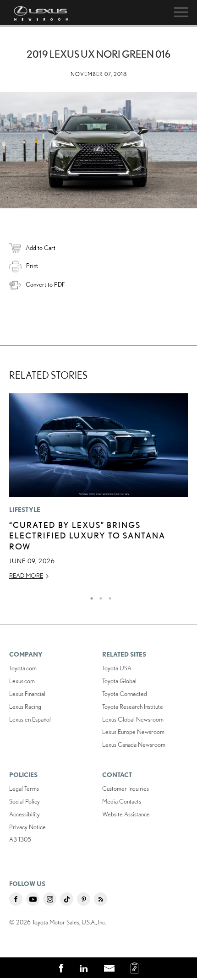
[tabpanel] (98, 490)
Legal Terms (24, 788)
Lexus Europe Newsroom (133, 731)
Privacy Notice (27, 827)
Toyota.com (23, 668)
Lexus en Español (30, 719)
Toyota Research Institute (132, 706)
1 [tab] (89, 596)
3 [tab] (107, 596)
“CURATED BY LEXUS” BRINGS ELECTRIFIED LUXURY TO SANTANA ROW (87, 535)
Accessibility (24, 814)
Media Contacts (121, 801)
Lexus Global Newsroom (133, 719)
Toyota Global (119, 681)
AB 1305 (20, 839)
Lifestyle (25, 509)
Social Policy (24, 801)
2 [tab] (98, 596)
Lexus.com (22, 681)
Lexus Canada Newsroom (133, 744)
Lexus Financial (27, 693)
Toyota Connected (124, 693)
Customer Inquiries (125, 788)
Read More (26, 575)
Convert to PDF (45, 284)
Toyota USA (116, 668)
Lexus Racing (25, 706)
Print (32, 265)
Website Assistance (126, 814)
